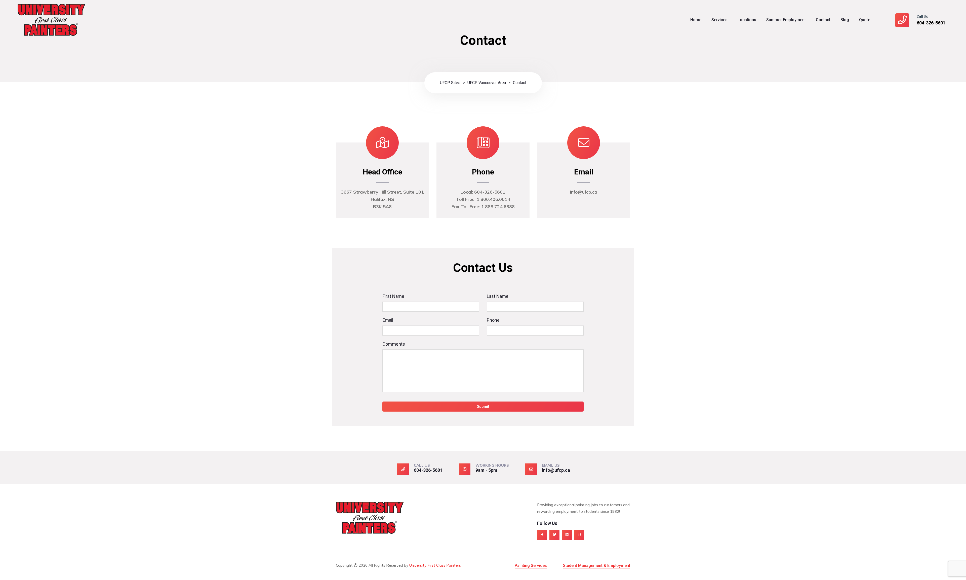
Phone (493, 320)
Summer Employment (786, 19)
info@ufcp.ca (556, 470)
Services (719, 19)
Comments (393, 344)
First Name (393, 296)
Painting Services (531, 565)
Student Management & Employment (596, 565)
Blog (844, 19)
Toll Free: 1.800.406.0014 (483, 199)
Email (387, 320)
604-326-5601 (931, 22)
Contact (823, 19)
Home (695, 19)
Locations (747, 19)
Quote (864, 19)
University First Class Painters (435, 565)
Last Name (497, 296)
